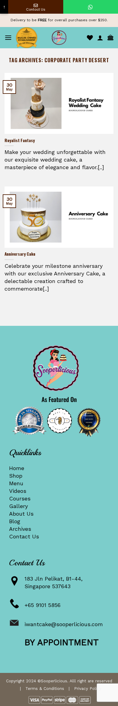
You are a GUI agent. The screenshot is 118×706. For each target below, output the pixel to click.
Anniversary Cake (20, 254)
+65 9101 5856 (43, 605)
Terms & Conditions (44, 688)
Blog (14, 521)
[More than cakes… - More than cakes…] (59, 37)
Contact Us (24, 536)
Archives (20, 529)
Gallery (18, 506)
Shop (15, 475)
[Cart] (110, 37)
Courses (20, 498)
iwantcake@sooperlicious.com (64, 624)
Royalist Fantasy (20, 140)
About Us (21, 513)
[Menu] (8, 37)
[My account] (100, 37)
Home (16, 468)
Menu (16, 483)
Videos (17, 491)
